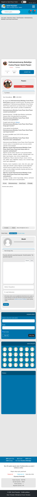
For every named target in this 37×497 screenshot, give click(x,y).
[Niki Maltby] (16, 354)
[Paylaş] (33, 228)
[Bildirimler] (33, 11)
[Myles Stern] (27, 354)
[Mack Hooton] (32, 349)
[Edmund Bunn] (32, 359)
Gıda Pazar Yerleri (11, 17)
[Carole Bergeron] (27, 349)
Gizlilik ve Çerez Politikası (21, 299)
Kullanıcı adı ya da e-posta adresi (10, 318)
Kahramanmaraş (13, 183)
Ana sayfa (3, 17)
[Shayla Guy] (21, 349)
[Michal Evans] (16, 364)
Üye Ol (6, 335)
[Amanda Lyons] (10, 364)
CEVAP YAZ (27, 72)
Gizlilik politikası (25, 492)
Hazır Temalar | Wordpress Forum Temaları (18, 495)
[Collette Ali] (10, 359)
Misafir (24, 239)
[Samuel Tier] (21, 364)
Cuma (5, 183)
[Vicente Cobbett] (10, 354)
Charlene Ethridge (25, 460)
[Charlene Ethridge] (5, 349)
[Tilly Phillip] (27, 359)
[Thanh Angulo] (32, 354)
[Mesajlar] (29, 11)
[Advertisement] (18, 39)
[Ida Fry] (5, 359)
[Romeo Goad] (16, 359)
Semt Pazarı (22, 183)
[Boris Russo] (21, 359)
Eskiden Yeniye (13, 233)
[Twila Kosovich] (10, 349)
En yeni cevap (21, 233)
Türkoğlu (30, 183)
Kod (32, 260)
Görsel (27, 260)
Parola (3, 325)
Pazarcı (11, 67)
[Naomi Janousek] (5, 364)
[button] (33, 7)
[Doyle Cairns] (16, 349)
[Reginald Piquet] (32, 364)
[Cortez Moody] (27, 364)
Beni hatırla (6, 332)
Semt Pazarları (20, 17)
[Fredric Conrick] (5, 354)
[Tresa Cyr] (21, 354)
